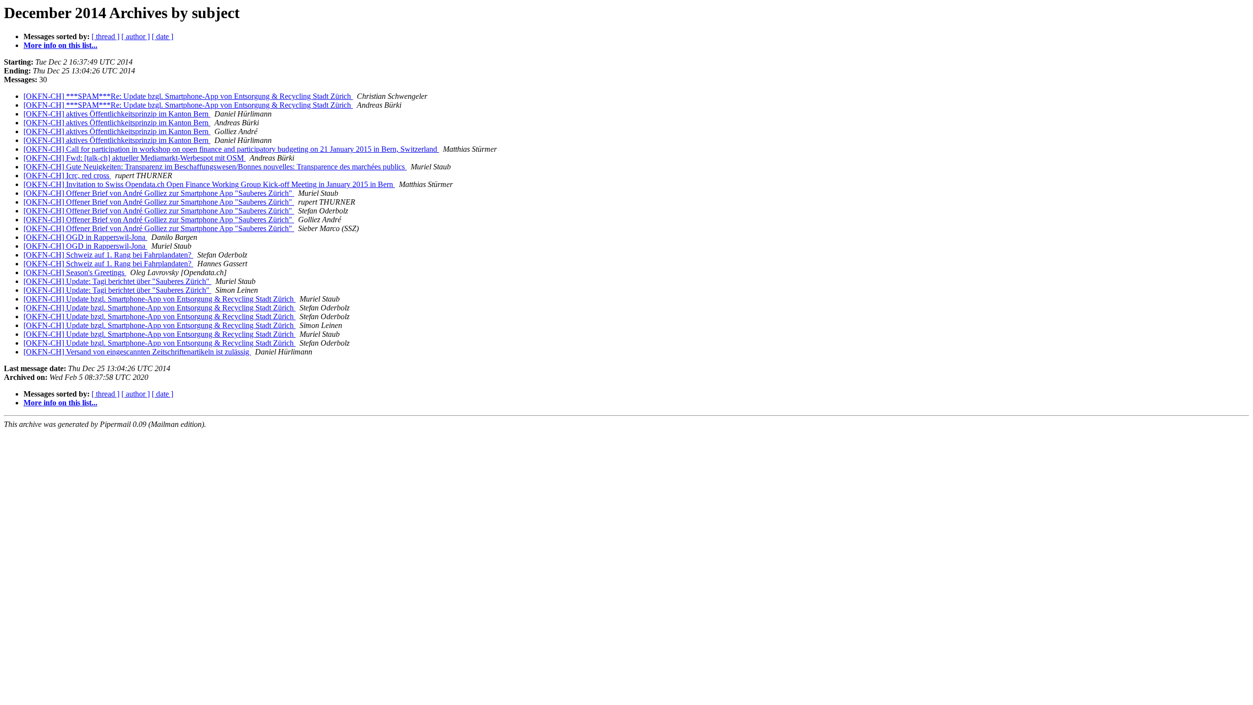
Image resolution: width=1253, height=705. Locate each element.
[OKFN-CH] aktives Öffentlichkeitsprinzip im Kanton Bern (116, 114)
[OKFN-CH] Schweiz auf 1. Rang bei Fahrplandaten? (108, 255)
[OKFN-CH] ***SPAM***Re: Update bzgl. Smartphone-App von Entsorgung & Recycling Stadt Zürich (188, 96)
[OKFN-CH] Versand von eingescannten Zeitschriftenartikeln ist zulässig (137, 352)
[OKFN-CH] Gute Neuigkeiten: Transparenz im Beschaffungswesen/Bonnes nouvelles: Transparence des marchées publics (215, 167)
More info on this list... (60, 45)
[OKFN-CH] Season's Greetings (74, 272)
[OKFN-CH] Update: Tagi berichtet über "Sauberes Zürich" (117, 281)
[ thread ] (105, 36)
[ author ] (135, 36)
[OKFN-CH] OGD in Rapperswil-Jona (85, 237)
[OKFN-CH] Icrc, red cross (67, 175)
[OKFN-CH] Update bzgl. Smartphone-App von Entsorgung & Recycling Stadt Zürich (159, 299)
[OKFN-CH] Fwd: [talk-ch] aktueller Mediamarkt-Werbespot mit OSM (134, 158)
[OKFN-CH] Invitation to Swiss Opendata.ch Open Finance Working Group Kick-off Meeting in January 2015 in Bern (209, 184)
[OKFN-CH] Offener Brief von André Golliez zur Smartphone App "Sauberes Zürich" (158, 193)
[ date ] (162, 36)
